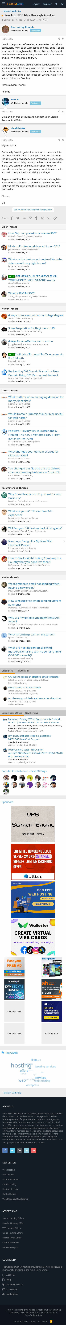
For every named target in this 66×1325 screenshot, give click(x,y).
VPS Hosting (21, 637)
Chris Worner (14, 475)
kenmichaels (14, 518)
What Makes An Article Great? (24, 687)
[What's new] (56, 4)
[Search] (62, 4)
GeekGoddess (14, 283)
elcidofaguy (18, 128)
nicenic (11, 404)
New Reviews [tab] (31, 712)
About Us (10, 1274)
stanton (11, 318)
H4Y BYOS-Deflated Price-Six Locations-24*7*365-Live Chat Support (29, 737)
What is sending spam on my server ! (31, 634)
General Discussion (30, 249)
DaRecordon (13, 565)
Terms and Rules (21, 1321)
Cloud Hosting (9, 1184)
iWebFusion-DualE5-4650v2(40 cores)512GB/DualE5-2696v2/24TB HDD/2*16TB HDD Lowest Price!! (35, 753)
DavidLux (12, 501)
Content (25, 283)
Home (44, 1321)
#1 (63, 38)
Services (21, 361)
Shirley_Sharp (14, 296)
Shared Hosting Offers (13, 1218)
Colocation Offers (10, 1242)
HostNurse (13, 378)
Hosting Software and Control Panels (41, 624)
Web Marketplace (10, 1247)
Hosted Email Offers (11, 1237)
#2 (63, 111)
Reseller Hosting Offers (13, 1223)
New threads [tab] (22, 670)
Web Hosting (27, 475)
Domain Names (23, 404)
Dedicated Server (16, 704)
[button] (4, 4)
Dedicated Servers (11, 1179)
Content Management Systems (35, 590)
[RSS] (51, 1321)
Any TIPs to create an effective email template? (33, 676)
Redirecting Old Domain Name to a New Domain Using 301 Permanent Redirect (33, 373)
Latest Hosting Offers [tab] (12, 712)
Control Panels (9, 1193)
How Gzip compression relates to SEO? (32, 233)
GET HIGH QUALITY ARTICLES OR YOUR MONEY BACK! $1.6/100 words (32, 278)
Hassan (15, 99)
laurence (12, 266)
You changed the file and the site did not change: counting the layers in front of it (34, 470)
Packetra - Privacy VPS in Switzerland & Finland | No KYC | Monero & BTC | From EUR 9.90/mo (35, 720)
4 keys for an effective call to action (30, 341)
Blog (8, 1279)
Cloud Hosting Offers (12, 1232)
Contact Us (11, 1289)
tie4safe (12, 236)
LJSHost (11, 637)
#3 (63, 140)
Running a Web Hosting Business (35, 565)
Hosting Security (10, 1189)
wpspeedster (14, 658)
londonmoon (14, 548)
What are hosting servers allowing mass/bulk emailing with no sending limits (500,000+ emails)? (35, 651)
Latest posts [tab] (7, 670)
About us (35, 1321)
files (45, 20)
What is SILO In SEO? (21, 293)
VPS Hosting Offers (31, 441)
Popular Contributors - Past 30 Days (24, 771)
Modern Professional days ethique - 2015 (34, 246)
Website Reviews (28, 548)
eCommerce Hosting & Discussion (34, 607)
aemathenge (14, 531)
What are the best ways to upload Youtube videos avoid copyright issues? (35, 261)
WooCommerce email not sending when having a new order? (34, 585)
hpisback (12, 361)
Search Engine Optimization (29, 236)
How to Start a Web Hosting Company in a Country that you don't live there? (35, 560)
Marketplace (12, 1294)
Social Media (23, 266)
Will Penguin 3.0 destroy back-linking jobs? (35, 528)
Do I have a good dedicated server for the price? (34, 698)
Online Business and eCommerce (33, 344)
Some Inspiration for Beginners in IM (31, 328)
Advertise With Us (14, 1284)
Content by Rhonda (13, 19)
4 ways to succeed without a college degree (35, 315)
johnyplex (12, 344)
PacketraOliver (14, 441)
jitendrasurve (14, 249)
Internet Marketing (24, 318)
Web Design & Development (15, 1198)
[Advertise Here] (14, 1011)
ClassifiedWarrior (16, 331)
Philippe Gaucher (16, 624)
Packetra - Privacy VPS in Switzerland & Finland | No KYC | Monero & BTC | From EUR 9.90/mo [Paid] (34, 434)
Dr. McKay (12, 607)
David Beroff (14, 590)
